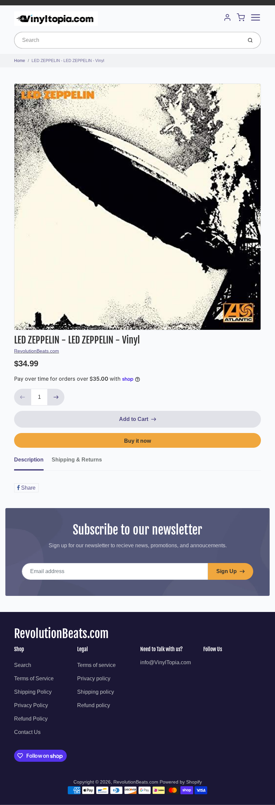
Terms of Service (34, 678)
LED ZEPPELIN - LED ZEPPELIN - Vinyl (68, 60)
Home (19, 60)
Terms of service (96, 665)
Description (29, 459)
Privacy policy (93, 678)
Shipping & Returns (77, 459)
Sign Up (226, 571)
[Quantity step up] (56, 397)
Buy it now (137, 441)
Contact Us (27, 732)
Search (22, 665)
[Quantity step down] (22, 397)
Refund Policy (31, 719)
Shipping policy (95, 692)
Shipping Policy (33, 692)
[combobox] (127, 40)
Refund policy (93, 705)
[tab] (33, 462)
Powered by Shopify (181, 782)
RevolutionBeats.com (36, 351)
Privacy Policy (31, 705)
